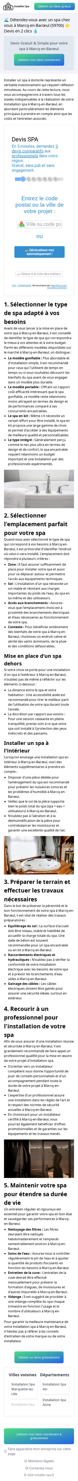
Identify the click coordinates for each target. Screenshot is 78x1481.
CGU (14, 285)
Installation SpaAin (54, 1386)
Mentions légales (41, 1461)
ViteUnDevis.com (58, 285)
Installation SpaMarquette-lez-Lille (23, 1389)
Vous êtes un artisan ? (57, 288)
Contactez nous (41, 1468)
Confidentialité (24, 285)
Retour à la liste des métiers (40, 274)
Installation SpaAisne (54, 1402)
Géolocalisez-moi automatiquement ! (40, 252)
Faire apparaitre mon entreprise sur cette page (39, 1451)
